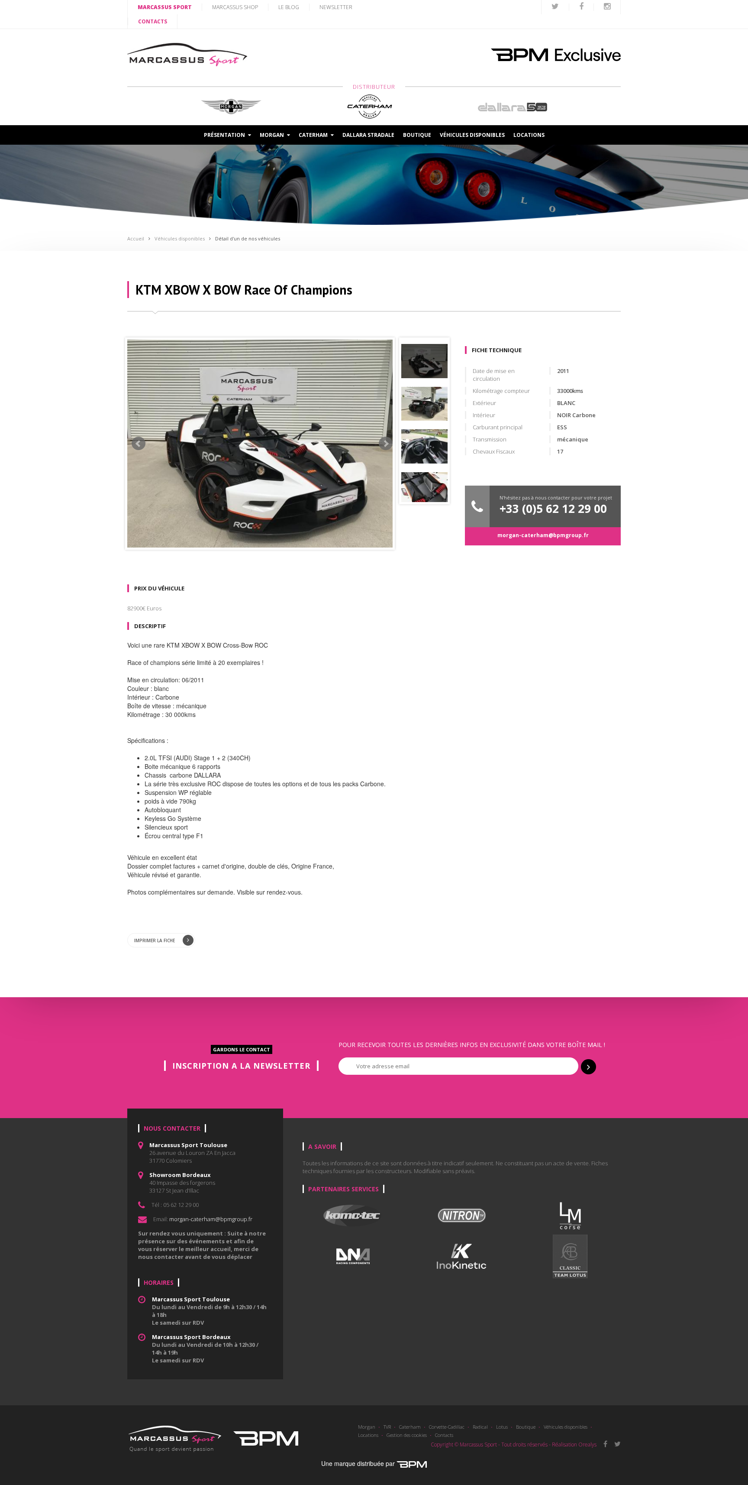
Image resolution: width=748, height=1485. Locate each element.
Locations (529, 135)
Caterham (410, 1426)
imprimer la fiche (155, 940)
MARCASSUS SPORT (165, 7)
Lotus (502, 1426)
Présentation (225, 135)
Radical (480, 1426)
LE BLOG (288, 7)
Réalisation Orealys (574, 1444)
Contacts (444, 1435)
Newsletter (335, 7)
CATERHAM (314, 135)
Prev (138, 444)
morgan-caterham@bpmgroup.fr (543, 535)
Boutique (417, 135)
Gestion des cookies (407, 1435)
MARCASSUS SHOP (235, 7)
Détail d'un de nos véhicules (247, 238)
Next (386, 444)
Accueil (135, 238)
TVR (387, 1426)
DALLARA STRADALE (368, 135)
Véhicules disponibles (472, 135)
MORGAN (272, 135)
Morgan (366, 1426)
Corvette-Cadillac (446, 1426)
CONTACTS (152, 21)
